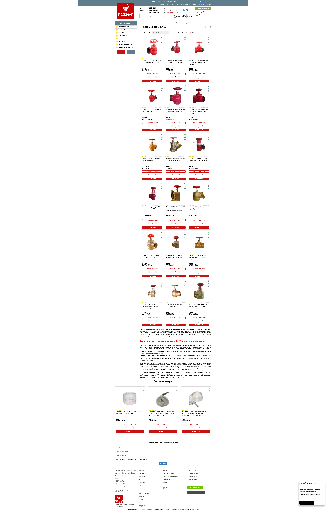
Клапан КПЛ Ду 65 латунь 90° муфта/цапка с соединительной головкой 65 (175, 209)
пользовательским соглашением (192, 509)
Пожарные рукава (192, 473)
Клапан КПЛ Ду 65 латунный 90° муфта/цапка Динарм (152, 256)
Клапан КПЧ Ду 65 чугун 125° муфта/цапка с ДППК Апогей (198, 159)
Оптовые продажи (168, 473)
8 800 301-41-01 (168, 377)
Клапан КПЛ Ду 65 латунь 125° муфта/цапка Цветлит (175, 159)
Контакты (179, 4)
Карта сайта (142, 485)
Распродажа (166, 479)
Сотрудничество (187, 4)
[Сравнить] (162, 40)
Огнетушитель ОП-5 (170, 16)
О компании (196, 4)
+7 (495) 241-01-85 (153, 10)
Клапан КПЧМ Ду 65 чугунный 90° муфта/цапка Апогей (175, 110)
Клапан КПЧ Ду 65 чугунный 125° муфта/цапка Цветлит (175, 61)
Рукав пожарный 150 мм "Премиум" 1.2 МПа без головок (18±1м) (129, 413)
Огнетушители (191, 470)
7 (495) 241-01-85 (181, 377)
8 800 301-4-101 (153, 8)
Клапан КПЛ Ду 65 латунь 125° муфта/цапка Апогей (199, 208)
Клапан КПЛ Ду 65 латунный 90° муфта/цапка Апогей (175, 256)
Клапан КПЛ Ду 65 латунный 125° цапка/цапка (175, 305)
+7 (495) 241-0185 (120, 483)
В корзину (152, 81)
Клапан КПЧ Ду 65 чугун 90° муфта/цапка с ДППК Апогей (152, 208)
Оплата (209, 4)
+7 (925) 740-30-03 (153, 12)
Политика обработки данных (306, 498)
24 (190, 32)
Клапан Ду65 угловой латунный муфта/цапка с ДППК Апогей (151, 306)
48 (193, 32)
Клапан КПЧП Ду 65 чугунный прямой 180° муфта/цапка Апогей (198, 111)
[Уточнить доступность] (162, 37)
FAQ (188, 482)
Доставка (162, 4)
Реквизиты (142, 476)
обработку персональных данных (137, 459)
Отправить (163, 463)
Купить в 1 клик (152, 74)
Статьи (168, 4)
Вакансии (141, 491)
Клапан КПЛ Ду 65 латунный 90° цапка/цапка (152, 159)
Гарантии (141, 496)
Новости (203, 4)
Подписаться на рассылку (196, 492)
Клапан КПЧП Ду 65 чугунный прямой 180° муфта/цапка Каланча (198, 62)
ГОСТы (141, 502)
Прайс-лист (166, 485)
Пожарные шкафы (192, 479)
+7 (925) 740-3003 (120, 482)
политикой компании (158, 509)
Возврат (165, 482)
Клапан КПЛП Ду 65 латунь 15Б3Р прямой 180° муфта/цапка (197, 257)
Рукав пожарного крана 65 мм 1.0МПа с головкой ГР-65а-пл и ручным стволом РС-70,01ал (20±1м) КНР (162, 413)
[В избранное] (162, 42)
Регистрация (207, 12)
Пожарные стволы (192, 476)
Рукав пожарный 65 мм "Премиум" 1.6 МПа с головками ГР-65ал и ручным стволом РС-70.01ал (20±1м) (194, 413)
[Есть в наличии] (185, 37)
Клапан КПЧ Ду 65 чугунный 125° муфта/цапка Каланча (152, 61)
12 (188, 32)
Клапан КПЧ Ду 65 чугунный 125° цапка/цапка (152, 110)
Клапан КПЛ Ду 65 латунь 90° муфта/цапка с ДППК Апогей (198, 305)
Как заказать (142, 482)
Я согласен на (133, 459)
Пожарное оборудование (170, 476)
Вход (200, 12)
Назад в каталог (206, 23)
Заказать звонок (203, 8)
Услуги (173, 4)
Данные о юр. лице (144, 494)
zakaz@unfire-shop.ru (172, 12)
